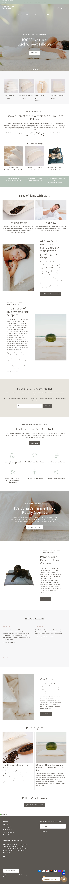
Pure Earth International (13, 875)
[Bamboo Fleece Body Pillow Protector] (58, 86)
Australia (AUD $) (10, 871)
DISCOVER (37, 14)
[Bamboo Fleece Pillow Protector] (26, 86)
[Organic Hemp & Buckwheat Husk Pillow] (11, 86)
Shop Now (34, 50)
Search (5, 822)
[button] (32, 69)
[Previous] (3, 658)
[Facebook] (3, 2)
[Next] (8, 658)
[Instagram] (5, 2)
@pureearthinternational (34, 805)
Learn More (46, 713)
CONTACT (47, 14)
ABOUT (27, 14)
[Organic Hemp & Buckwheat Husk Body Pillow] (42, 86)
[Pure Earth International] (10, 8)
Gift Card (6, 824)
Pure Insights (34, 728)
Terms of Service (8, 832)
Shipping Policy (7, 827)
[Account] (57, 8)
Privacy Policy (7, 835)
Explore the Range (34, 527)
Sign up (47, 406)
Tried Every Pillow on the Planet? (15, 766)
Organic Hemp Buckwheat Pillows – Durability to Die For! (50, 768)
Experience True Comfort (50, 293)
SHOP (20, 14)
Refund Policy (7, 829)
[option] (34, 37)
